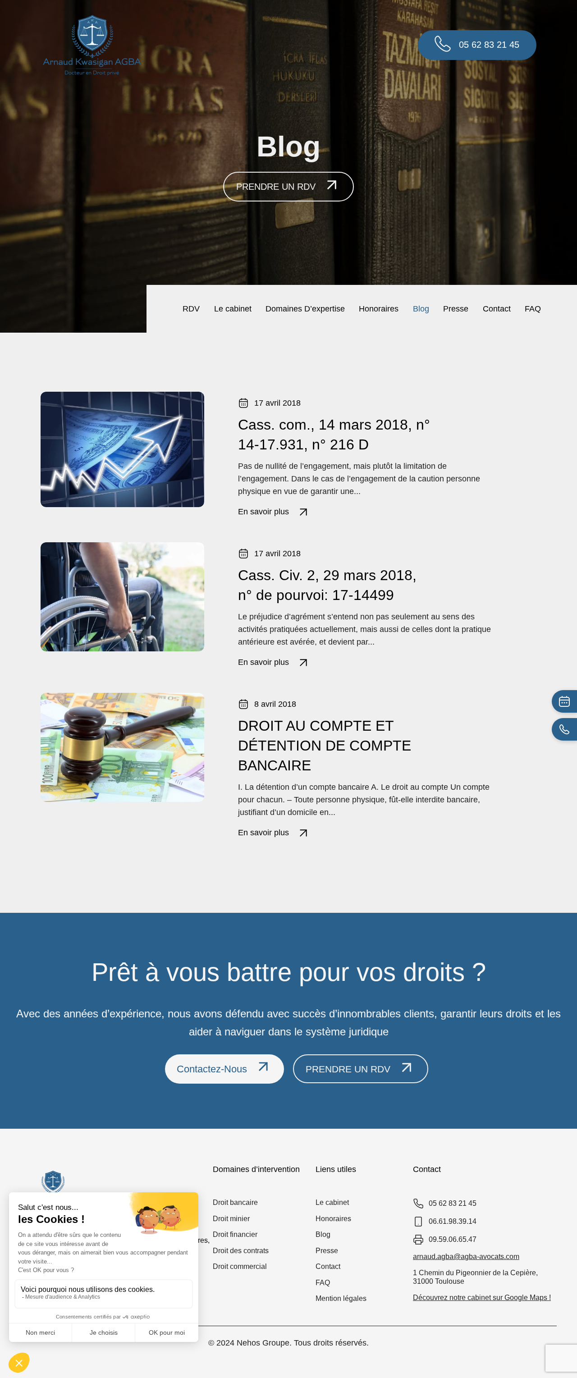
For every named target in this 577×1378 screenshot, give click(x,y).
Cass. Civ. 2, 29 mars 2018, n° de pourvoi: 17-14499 (327, 585)
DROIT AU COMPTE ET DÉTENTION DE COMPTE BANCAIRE (324, 746)
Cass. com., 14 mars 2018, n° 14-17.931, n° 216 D (334, 435)
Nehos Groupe (263, 1342)
